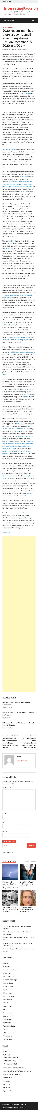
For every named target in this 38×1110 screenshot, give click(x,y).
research (29, 493)
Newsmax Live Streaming (11, 1074)
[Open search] (33, 20)
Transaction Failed (10, 1064)
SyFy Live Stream (9, 1091)
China (16, 431)
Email (5, 822)
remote (28, 93)
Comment (6, 788)
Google (15, 325)
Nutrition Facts (8, 996)
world (10, 241)
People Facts (7, 999)
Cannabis (6, 966)
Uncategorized (8, 1036)
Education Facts (8, 976)
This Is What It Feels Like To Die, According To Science (10, 910)
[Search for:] (19, 845)
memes (32, 394)
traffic (18, 424)
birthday (25, 397)
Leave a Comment (23, 49)
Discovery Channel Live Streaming (14, 1068)
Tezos (5, 1029)
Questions (6, 1081)
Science (4, 441)
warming (5, 453)
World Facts (7, 1039)
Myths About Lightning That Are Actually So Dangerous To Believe (10, 885)
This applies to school (9, 149)
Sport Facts (7, 1023)
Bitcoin (5, 963)
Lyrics (5, 989)
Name (5, 813)
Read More (6, 532)
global (28, 451)
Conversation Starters (10, 970)
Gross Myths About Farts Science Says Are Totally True (26, 884)
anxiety (11, 518)
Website (5, 831)
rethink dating (7, 325)
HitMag (22, 1107)
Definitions (7, 973)
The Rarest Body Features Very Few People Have (26, 910)
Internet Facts (8, 983)
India (22, 431)
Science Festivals (9, 1016)
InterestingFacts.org (20, 1104)
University (5, 476)
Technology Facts (7, 27)
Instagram (15, 204)
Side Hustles (7, 1019)
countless (27, 394)
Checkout (6, 1054)
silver (18, 59)
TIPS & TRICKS (8, 1032)
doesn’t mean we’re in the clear (12, 451)
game (7, 248)
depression (21, 518)
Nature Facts (7, 993)
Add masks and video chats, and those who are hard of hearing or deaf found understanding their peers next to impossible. (17, 184)
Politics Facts (7, 1006)
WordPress (13, 1107)
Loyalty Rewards (9, 986)
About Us (6, 1051)
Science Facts (7, 1013)
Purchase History (10, 1060)
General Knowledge (10, 980)
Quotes (5, 1009)
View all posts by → (23, 760)
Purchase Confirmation (12, 1057)
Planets (5, 1003)
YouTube (25, 176)
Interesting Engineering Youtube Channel (17, 1071)
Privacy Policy (8, 1077)
